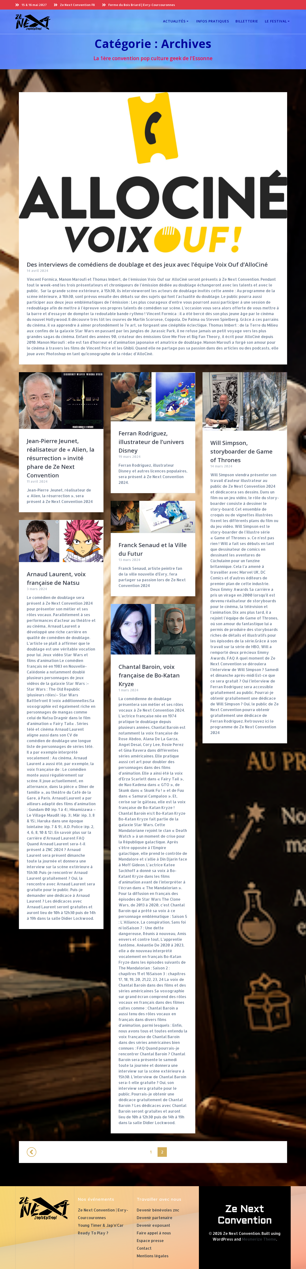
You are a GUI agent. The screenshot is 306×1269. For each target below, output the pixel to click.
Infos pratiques (212, 21)
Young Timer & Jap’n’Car (101, 1225)
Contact (144, 1248)
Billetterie (246, 21)
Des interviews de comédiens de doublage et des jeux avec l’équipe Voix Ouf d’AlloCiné (147, 264)
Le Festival (276, 21)
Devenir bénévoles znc (158, 1209)
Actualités (174, 21)
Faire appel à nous (154, 1232)
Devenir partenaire (154, 1217)
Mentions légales (153, 1255)
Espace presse (150, 1240)
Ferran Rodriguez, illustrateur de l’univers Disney (151, 441)
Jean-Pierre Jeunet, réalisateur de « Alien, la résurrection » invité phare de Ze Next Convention (60, 458)
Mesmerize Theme (259, 1239)
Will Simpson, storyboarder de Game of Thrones (241, 451)
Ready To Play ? (93, 1232)
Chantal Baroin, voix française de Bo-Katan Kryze (149, 675)
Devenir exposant (153, 1225)
